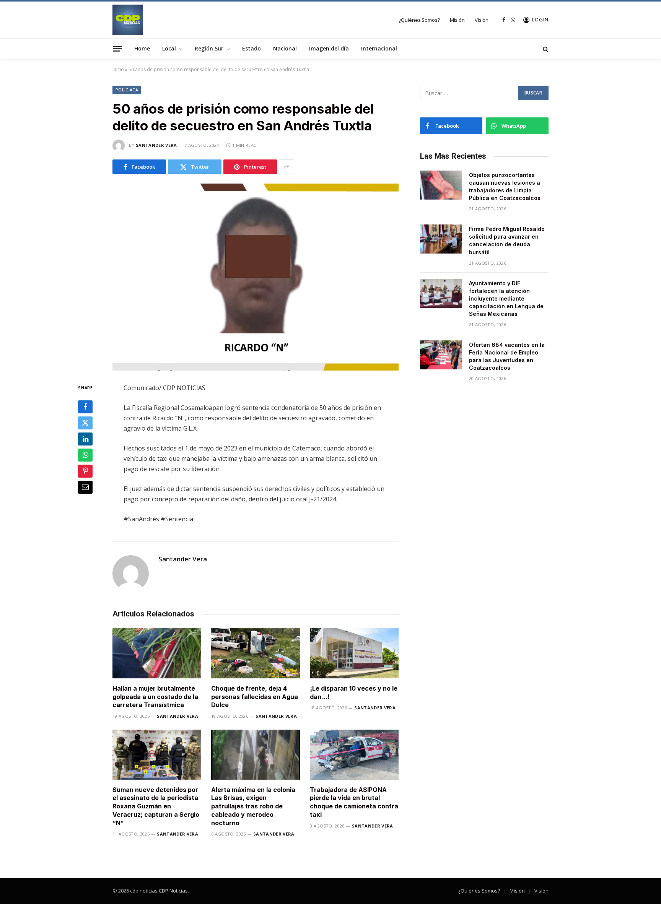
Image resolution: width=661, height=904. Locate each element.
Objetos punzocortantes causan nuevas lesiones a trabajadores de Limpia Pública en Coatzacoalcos (505, 186)
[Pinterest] (85, 471)
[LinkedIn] (85, 439)
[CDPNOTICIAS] (127, 20)
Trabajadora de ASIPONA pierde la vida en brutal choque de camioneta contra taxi (354, 802)
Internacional (379, 48)
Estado (251, 48)
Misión (457, 19)
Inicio (118, 69)
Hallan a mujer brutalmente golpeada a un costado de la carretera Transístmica (155, 697)
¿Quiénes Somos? (419, 19)
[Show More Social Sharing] (286, 166)
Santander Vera (156, 145)
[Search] (545, 48)
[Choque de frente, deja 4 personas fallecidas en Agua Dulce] (255, 653)
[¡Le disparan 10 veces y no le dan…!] (354, 653)
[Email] (85, 487)
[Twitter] (85, 423)
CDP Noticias (173, 890)
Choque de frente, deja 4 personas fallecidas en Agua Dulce (254, 697)
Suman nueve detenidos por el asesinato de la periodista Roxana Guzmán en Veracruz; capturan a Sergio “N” (155, 806)
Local (169, 48)
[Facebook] (85, 407)
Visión (481, 19)
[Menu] (117, 48)
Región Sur (209, 48)
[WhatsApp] (85, 455)
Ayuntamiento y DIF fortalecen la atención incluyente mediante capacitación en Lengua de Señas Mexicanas (506, 298)
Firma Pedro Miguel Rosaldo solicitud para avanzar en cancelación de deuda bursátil (507, 240)
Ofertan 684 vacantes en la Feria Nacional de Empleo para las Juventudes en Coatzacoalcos (507, 356)
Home (142, 48)
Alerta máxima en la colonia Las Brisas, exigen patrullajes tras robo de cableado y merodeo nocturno (253, 806)
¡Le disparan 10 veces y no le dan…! (353, 693)
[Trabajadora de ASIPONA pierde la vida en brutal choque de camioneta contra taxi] (354, 755)
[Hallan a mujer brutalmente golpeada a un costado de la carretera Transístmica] (156, 653)
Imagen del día (329, 48)
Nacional (285, 48)
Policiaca (127, 90)
